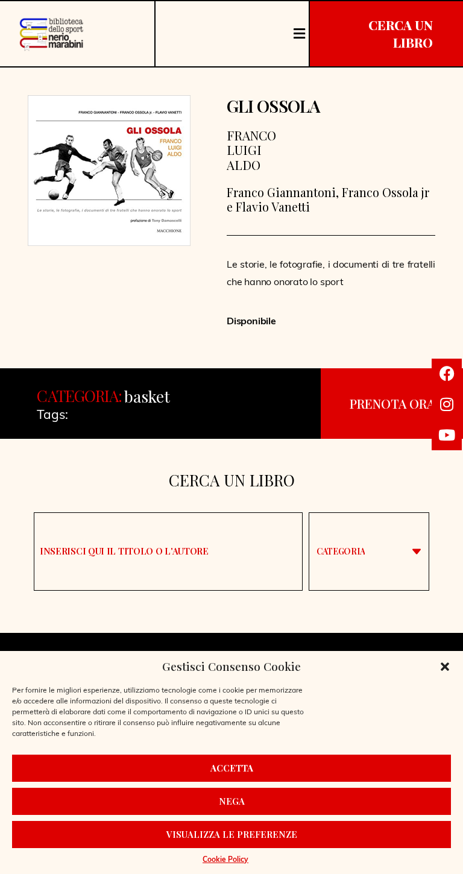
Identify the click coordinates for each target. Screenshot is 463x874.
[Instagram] (447, 404)
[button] (445, 667)
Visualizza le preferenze (231, 834)
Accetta (231, 768)
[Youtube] (447, 435)
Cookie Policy (225, 860)
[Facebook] (447, 374)
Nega (232, 801)
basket (147, 396)
